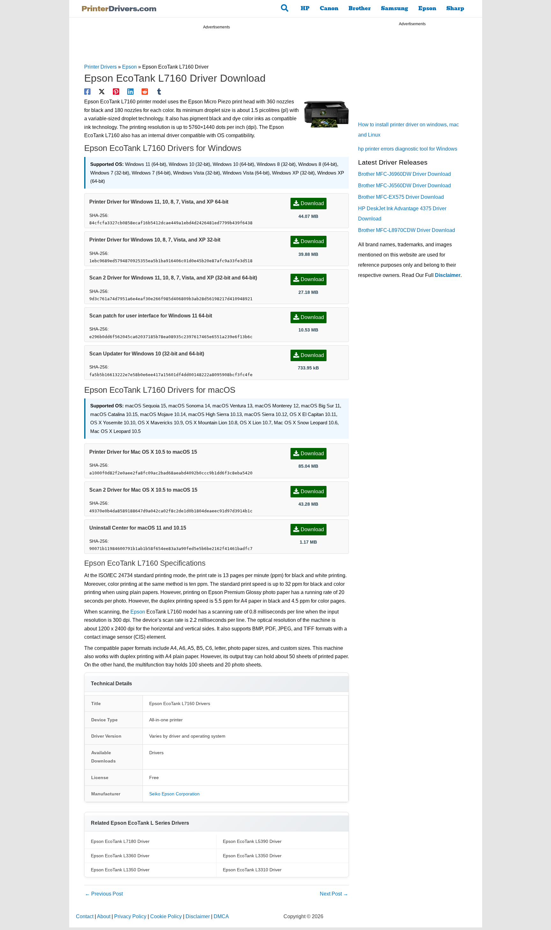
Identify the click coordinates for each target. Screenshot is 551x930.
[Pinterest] (116, 91)
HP (305, 8)
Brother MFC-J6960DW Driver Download (404, 174)
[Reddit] (145, 91)
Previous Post (104, 894)
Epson (427, 8)
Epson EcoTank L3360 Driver (120, 855)
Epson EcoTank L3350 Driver (252, 855)
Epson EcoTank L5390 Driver (252, 841)
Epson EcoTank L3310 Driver (252, 869)
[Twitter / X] (102, 91)
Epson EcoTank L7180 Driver (120, 841)
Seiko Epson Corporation (174, 793)
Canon (329, 8)
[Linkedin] (130, 91)
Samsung (394, 8)
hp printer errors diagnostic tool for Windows (407, 149)
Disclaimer (447, 275)
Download (312, 203)
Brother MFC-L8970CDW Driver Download (406, 230)
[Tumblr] (159, 91)
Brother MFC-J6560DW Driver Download (404, 185)
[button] (285, 8)
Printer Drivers (100, 67)
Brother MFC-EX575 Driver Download (401, 197)
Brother (360, 8)
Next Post (334, 894)
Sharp (455, 8)
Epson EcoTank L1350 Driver (120, 869)
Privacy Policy (130, 916)
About (103, 916)
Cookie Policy (166, 916)
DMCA (221, 916)
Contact (84, 916)
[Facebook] (87, 91)
